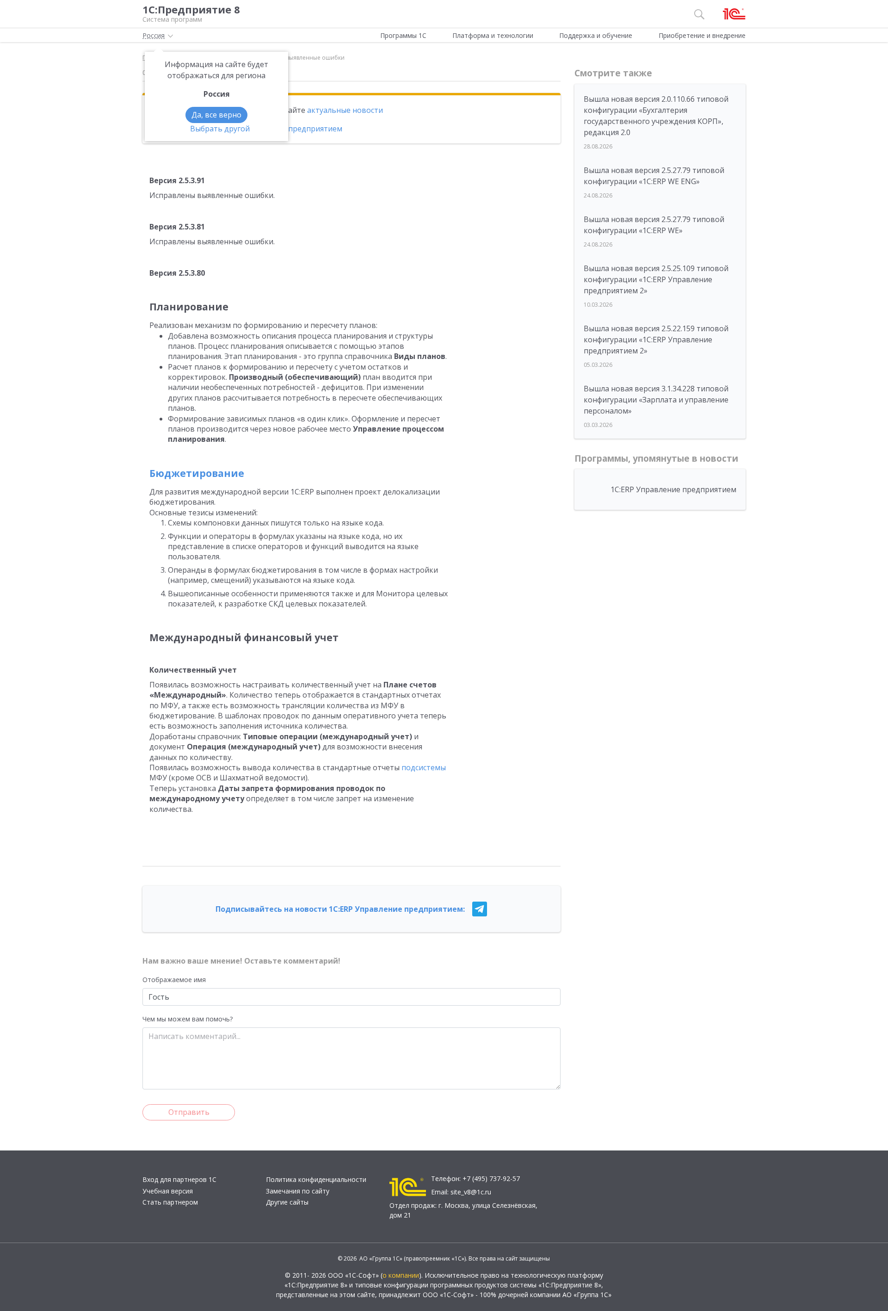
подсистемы (423, 767)
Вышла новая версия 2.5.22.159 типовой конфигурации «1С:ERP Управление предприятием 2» (656, 339)
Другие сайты (287, 1202)
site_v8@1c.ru (470, 1191)
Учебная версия (167, 1191)
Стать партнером (170, 1202)
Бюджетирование (196, 473)
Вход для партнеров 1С (179, 1179)
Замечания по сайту (297, 1191)
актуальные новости (345, 110)
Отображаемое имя (174, 979)
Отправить (189, 1112)
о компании (400, 1275)
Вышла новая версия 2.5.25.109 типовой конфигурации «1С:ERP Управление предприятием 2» (656, 279)
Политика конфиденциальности (316, 1179)
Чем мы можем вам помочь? (187, 1018)
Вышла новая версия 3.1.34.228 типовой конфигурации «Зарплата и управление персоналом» (656, 399)
